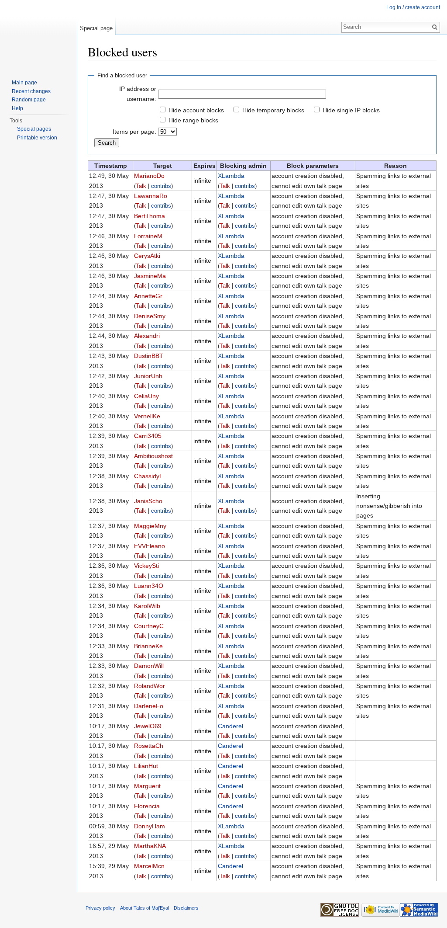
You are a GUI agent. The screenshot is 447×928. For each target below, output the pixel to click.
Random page (29, 100)
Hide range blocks (193, 120)
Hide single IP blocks (351, 110)
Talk (141, 186)
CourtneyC (149, 625)
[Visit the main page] (38, 35)
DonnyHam (149, 826)
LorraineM (148, 236)
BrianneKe (148, 646)
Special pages (34, 129)
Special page (96, 28)
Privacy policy (100, 908)
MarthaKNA (150, 845)
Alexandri (147, 335)
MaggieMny (150, 525)
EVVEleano (149, 545)
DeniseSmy (149, 316)
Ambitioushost (153, 455)
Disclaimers (186, 908)
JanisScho (148, 500)
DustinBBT (148, 355)
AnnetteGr (148, 295)
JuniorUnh (148, 375)
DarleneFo (148, 705)
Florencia (147, 806)
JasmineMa (150, 275)
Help (17, 108)
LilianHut (146, 765)
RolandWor (149, 685)
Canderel (230, 726)
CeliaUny (146, 396)
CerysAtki (147, 255)
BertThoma (149, 215)
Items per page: (134, 131)
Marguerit (147, 785)
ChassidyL (148, 476)
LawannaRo (150, 195)
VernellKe (147, 416)
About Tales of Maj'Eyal (144, 908)
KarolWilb (147, 605)
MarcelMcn (149, 865)
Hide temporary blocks (273, 110)
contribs (161, 186)
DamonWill (149, 665)
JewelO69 (148, 726)
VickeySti (146, 565)
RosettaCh (148, 745)
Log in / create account (413, 7)
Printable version (37, 138)
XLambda (231, 175)
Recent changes (31, 91)
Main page (24, 83)
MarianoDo (149, 175)
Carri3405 (148, 435)
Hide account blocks (196, 110)
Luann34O (148, 585)
